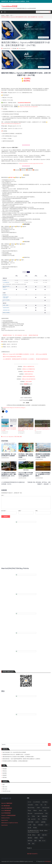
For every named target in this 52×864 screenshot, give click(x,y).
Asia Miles (45, 802)
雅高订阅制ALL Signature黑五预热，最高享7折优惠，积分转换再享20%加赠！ (8, 429)
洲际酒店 (30, 837)
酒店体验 (5, 777)
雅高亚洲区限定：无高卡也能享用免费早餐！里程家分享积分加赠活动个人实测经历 (21, 758)
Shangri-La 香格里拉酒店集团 (8, 815)
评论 (2, 495)
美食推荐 (5, 775)
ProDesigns (48, 861)
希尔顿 (35, 827)
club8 (38, 807)
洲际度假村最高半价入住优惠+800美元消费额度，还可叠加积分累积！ (18, 756)
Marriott (30, 813)
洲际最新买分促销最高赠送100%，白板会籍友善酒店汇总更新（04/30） (43, 455)
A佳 (41, 804)
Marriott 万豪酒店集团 (6, 803)
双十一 (47, 824)
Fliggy (29, 810)
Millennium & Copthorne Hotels (9, 822)
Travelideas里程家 (9, 6)
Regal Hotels (4, 820)
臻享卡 (41, 837)
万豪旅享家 (44, 816)
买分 (39, 819)
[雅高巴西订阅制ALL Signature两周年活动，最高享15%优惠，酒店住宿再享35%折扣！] (25, 422)
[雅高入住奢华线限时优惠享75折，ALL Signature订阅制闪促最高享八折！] (42, 422)
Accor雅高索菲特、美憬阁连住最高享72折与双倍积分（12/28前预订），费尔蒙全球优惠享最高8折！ (26, 359)
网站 (37, 510)
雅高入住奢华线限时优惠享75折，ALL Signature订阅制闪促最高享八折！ (42, 429)
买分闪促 (44, 819)
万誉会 (33, 816)
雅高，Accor (42, 840)
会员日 (37, 822)
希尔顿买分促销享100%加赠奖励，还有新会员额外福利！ (15, 761)
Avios (36, 804)
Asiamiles (30, 804)
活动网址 (27, 78)
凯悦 (34, 824)
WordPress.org (6, 791)
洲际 (39, 835)
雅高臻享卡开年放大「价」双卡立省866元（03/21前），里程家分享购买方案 (20, 335)
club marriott (45, 807)
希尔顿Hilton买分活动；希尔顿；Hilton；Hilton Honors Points (38, 831)
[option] (20, 1)
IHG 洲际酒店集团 (5, 805)
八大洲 (29, 824)
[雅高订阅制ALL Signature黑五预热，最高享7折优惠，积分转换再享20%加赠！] (9, 422)
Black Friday (31, 807)
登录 (4, 784)
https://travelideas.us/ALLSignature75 (11, 123)
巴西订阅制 (16, 436)
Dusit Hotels (4, 825)
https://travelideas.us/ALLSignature (29, 106)
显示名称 (3, 510)
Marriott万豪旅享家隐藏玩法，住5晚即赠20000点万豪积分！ (43, 474)
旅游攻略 (5, 773)
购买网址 (27, 81)
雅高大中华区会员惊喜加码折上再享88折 (12, 356)
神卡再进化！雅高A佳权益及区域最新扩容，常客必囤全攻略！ (25, 455)
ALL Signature (10, 436)
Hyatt (40, 810)
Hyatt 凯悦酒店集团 (5, 813)
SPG (46, 813)
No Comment (22, 48)
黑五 (33, 843)
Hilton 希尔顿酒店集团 (6, 808)
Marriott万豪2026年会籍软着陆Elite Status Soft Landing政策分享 (25, 474)
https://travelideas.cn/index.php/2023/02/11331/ (31, 163)
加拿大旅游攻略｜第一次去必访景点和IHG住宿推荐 (21, 1)
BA (45, 804)
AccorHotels (36, 802)
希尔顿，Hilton (31, 835)
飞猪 (29, 843)
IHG (45, 810)
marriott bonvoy (39, 813)
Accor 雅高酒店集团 (6, 810)
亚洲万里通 (30, 822)
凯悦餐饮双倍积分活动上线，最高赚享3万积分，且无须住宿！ (17, 754)
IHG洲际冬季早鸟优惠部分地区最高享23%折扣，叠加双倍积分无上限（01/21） (8, 474)
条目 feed (5, 786)
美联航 (36, 837)
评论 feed (5, 789)
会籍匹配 (43, 822)
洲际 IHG (44, 835)
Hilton (35, 810)
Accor (4, 436)
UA (28, 816)
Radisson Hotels (5, 817)
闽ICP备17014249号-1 (32, 853)
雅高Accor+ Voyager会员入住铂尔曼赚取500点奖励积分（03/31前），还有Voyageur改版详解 (25, 354)
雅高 (21, 436)
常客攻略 (14, 48)
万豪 (38, 816)
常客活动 (5, 771)
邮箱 (19, 510)
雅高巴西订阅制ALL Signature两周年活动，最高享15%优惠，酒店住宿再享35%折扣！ (25, 429)
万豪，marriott (32, 819)
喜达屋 (29, 827)
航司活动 (30, 840)
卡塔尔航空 (40, 824)
